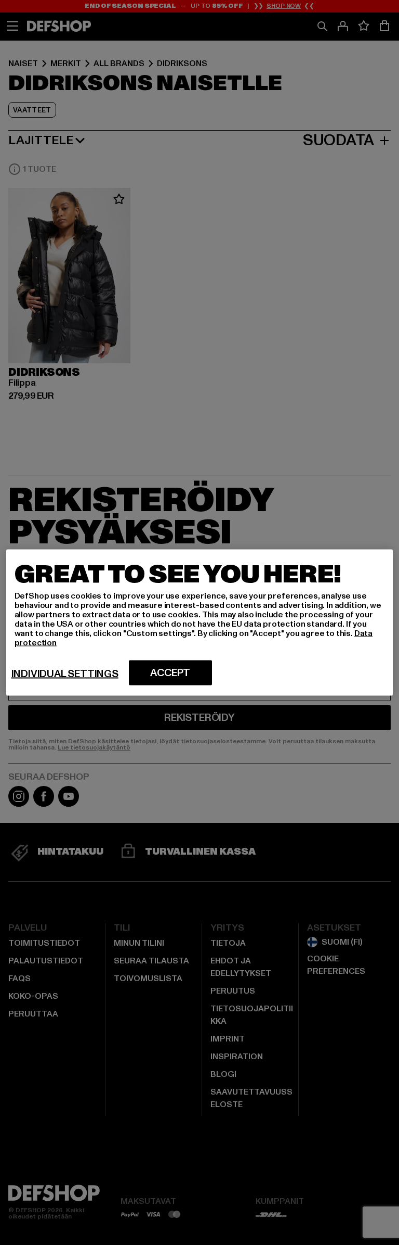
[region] (199, 623)
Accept (170, 673)
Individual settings (64, 674)
